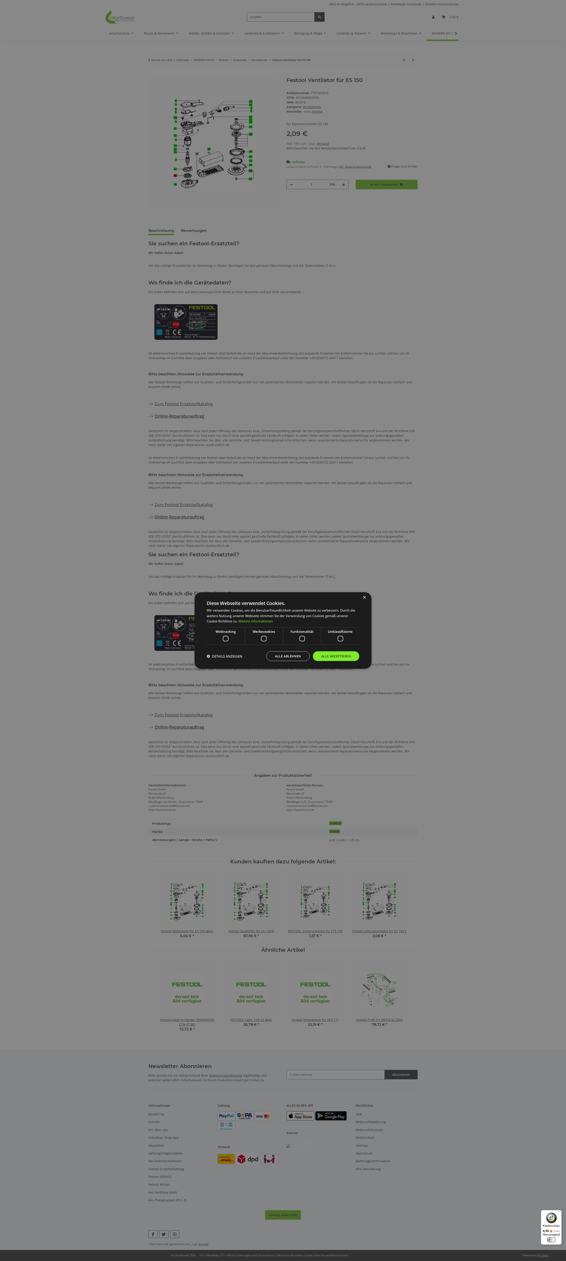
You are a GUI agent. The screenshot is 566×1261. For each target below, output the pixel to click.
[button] (224, 656)
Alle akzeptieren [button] (336, 656)
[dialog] (283, 630)
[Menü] (559, 1212)
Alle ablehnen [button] (288, 656)
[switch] (551, 1239)
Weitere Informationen (255, 621)
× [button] (364, 597)
